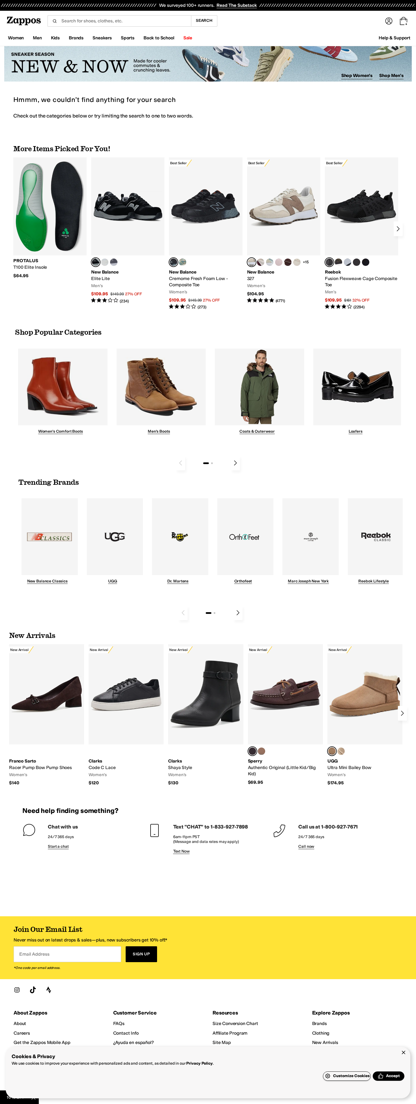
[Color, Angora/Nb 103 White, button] (269, 262)
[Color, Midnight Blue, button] (261, 751)
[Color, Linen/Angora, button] (296, 262)
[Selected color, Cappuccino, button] (252, 751)
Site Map (222, 1042)
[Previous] (180, 463)
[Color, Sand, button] (341, 751)
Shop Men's (391, 75)
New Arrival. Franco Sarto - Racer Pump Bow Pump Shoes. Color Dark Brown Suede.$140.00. (46, 715)
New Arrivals (325, 1042)
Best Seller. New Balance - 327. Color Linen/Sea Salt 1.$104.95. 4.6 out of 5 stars (283, 230)
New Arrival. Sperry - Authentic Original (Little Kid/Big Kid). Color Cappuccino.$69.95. (285, 714)
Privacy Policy (199, 1063)
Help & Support (394, 37)
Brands (319, 1023)
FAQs (119, 1023)
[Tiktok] (33, 990)
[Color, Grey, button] (113, 262)
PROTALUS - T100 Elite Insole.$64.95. (50, 218)
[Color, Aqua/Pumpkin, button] (182, 262)
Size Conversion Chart (235, 1023)
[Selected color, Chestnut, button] (331, 751)
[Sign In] (389, 21)
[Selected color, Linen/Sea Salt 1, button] (251, 262)
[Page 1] (206, 463)
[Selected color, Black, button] (95, 262)
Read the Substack (236, 5)
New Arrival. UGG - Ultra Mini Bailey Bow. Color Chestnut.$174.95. (364, 715)
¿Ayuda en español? (133, 1042)
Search (204, 20)
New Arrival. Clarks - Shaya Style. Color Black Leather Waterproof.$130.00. (205, 715)
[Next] (398, 228)
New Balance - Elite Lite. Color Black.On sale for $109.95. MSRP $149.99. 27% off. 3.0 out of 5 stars (127, 230)
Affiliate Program (230, 1033)
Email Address (34, 954)
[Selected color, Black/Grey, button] (173, 262)
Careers (22, 1033)
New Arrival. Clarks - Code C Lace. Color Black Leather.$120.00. (126, 715)
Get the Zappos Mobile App (42, 1042)
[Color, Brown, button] (338, 262)
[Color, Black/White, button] (365, 262)
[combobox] (119, 21)
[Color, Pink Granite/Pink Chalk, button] (278, 262)
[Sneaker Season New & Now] (208, 64)
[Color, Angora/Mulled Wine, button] (260, 262)
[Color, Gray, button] (347, 262)
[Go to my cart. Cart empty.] (403, 21)
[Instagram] (17, 990)
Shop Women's (357, 75)
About (20, 1023)
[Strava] (48, 990)
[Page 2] (212, 463)
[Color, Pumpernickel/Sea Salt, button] (287, 262)
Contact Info (126, 1033)
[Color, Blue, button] (104, 262)
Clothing (321, 1033)
